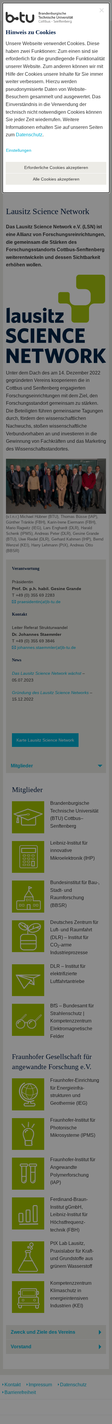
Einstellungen (18, 150)
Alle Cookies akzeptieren (56, 179)
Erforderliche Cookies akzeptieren (56, 167)
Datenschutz (29, 134)
